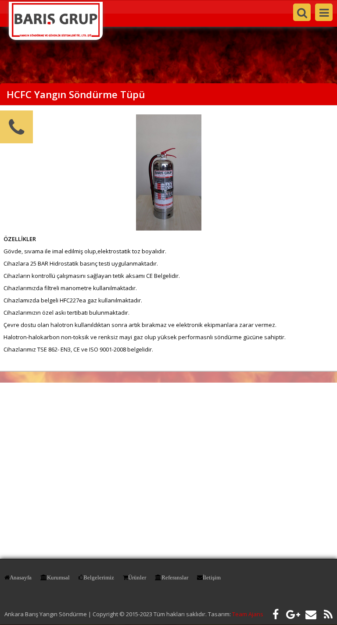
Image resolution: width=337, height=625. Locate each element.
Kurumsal (58, 577)
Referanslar (174, 577)
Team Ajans (247, 614)
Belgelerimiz (98, 577)
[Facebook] (275, 614)
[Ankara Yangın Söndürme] (56, 35)
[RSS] (328, 614)
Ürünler (137, 577)
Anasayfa (21, 577)
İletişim (212, 577)
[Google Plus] (293, 614)
